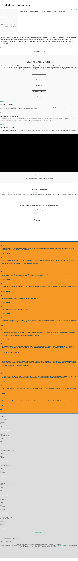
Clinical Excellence (39, 91)
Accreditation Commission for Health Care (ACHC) (26, 192)
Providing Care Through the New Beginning (9, 17)
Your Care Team (39, 85)
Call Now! (5, 525)
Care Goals (39, 79)
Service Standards (39, 72)
